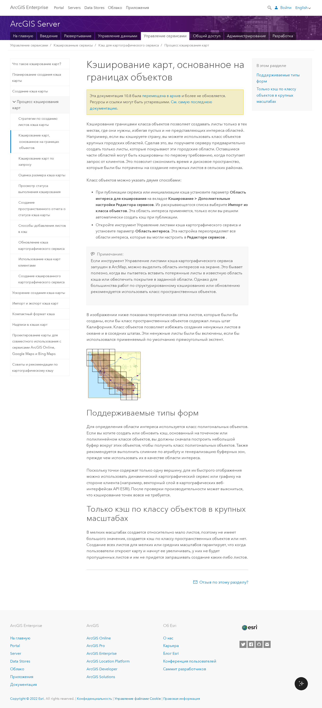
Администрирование (246, 36)
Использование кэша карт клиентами (39, 262)
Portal (59, 7)
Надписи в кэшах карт (30, 324)
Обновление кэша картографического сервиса (41, 245)
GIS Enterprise (29, 7)
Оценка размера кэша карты (41, 175)
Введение (49, 36)
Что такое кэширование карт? (36, 64)
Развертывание (77, 36)
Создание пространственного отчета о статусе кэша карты (42, 208)
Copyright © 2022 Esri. (27, 698)
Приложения (137, 7)
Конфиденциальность (94, 698)
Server (15, 653)
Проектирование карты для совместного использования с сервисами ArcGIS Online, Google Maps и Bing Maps (36, 344)
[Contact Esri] (267, 644)
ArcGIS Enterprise (102, 653)
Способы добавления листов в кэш (42, 228)
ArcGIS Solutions (101, 677)
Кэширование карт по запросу (36, 161)
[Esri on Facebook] (251, 644)
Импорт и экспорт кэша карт (35, 303)
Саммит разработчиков (184, 669)
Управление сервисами (165, 36)
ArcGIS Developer (102, 669)
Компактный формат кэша (33, 314)
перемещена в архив (161, 96)
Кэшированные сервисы (73, 45)
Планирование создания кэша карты (36, 77)
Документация (23, 684)
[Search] (270, 7)
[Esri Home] (249, 627)
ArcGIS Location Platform (108, 661)
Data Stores (94, 7)
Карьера (171, 645)
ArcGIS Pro (96, 645)
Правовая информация (181, 698)
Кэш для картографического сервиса (128, 45)
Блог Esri (171, 653)
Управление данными (117, 36)
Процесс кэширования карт (186, 45)
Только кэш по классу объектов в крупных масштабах (276, 95)
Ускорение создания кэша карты (38, 293)
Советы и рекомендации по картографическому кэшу (35, 367)
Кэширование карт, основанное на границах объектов (38, 141)
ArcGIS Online (99, 638)
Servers (74, 7)
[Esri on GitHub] (259, 644)
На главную (23, 36)
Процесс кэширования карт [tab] (35, 104)
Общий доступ (206, 36)
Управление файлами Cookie (138, 698)
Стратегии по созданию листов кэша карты (38, 121)
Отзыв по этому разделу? (223, 582)
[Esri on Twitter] (243, 644)
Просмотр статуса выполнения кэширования (39, 189)
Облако (115, 7)
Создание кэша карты (30, 91)
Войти (285, 7)
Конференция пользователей (189, 661)
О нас (168, 638)
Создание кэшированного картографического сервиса (41, 279)
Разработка (282, 36)
